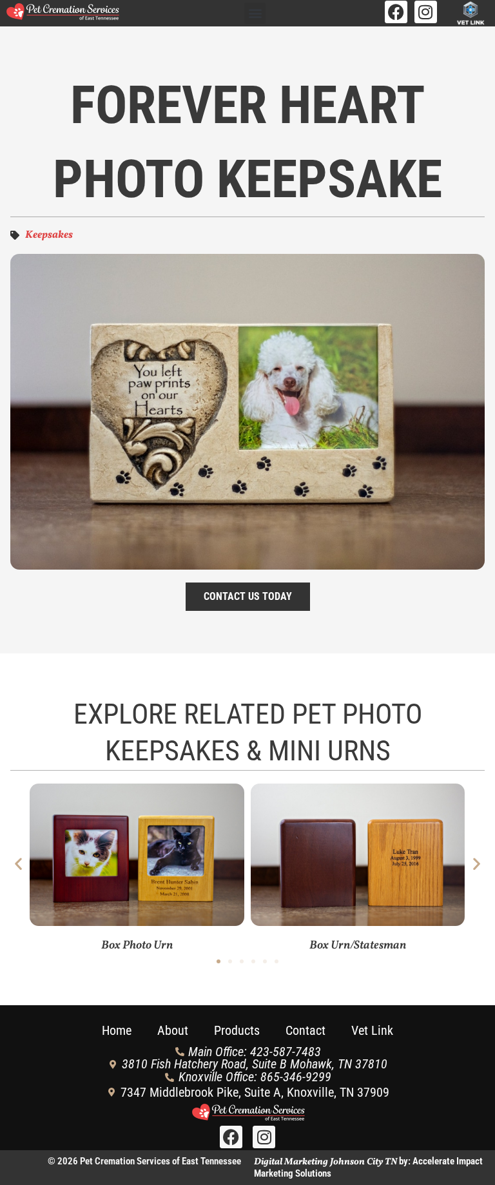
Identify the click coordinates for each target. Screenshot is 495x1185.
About (172, 1030)
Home (116, 1030)
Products (237, 1030)
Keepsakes (49, 235)
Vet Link (372, 1030)
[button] (255, 13)
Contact (305, 1030)
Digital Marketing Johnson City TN (325, 1161)
